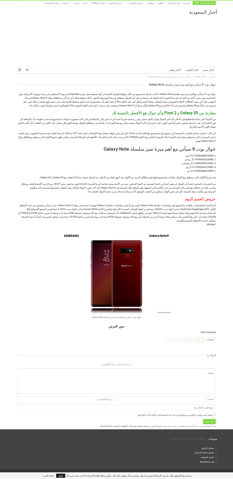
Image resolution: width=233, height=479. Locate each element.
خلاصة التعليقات (207, 457)
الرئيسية (186, 3)
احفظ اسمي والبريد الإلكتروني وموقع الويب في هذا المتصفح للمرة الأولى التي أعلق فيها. (175, 415)
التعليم (160, 3)
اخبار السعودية (174, 3)
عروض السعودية (136, 3)
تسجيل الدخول (207, 448)
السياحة (65, 3)
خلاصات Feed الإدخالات (204, 452)
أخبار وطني (175, 69)
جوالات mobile (98, 3)
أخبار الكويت (191, 69)
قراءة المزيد (48, 476)
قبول (60, 475)
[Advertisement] (116, 39)
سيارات (76, 3)
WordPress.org (207, 462)
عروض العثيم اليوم (200, 199)
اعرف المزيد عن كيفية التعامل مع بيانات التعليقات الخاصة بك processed (131, 426)
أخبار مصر (208, 69)
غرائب (85, 3)
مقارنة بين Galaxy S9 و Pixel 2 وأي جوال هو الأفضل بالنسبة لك (164, 113)
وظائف (150, 3)
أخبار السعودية (203, 12)
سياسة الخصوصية (51, 3)
